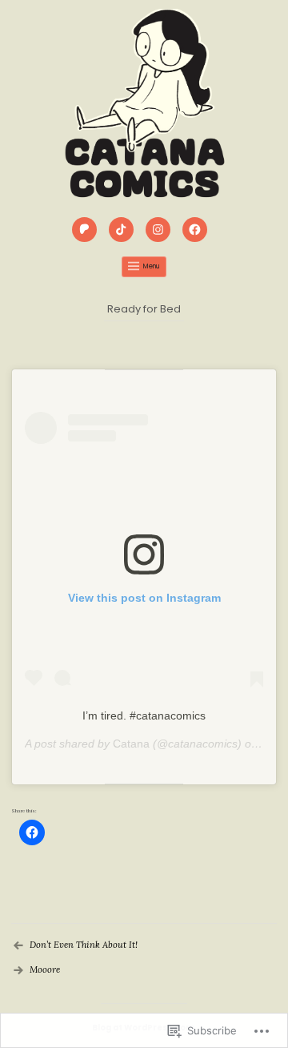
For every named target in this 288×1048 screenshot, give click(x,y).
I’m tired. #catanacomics (144, 715)
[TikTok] (123, 232)
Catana (131, 743)
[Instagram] (160, 232)
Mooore (45, 969)
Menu (151, 266)
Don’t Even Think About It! (84, 944)
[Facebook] (196, 232)
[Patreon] (86, 232)
